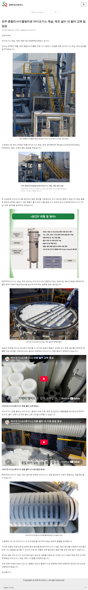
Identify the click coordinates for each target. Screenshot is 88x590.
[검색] (55, 12)
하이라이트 (32, 30)
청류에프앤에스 (41, 580)
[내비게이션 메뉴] (83, 4)
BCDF (17, 30)
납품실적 (23, 30)
